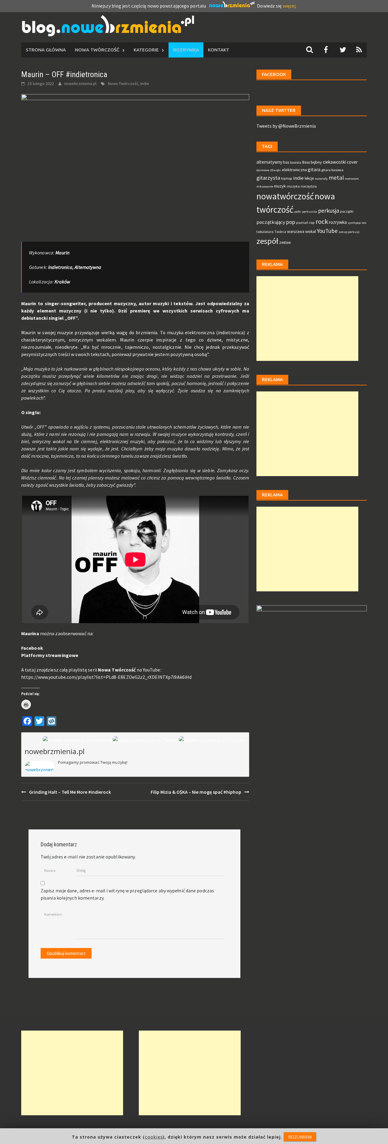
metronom (352, 179)
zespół (267, 241)
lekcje (309, 178)
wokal (310, 231)
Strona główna (46, 49)
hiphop (286, 178)
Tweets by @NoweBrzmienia (286, 126)
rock (322, 221)
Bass (306, 162)
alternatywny (269, 162)
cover (352, 162)
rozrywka (338, 222)
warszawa (295, 231)
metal (336, 177)
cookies (154, 1137)
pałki (297, 212)
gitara (314, 169)
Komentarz (53, 914)
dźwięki (275, 170)
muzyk (280, 186)
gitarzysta (268, 177)
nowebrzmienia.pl (80, 83)
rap (312, 222)
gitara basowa (332, 170)
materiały (321, 179)
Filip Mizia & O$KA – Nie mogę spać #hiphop (196, 792)
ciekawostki (334, 162)
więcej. (290, 6)
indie (298, 178)
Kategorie (146, 49)
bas (286, 162)
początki (346, 211)
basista (295, 162)
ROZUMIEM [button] (300, 1137)
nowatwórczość (285, 196)
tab (364, 223)
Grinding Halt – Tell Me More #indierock (70, 792)
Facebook (32, 648)
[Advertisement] (307, 318)
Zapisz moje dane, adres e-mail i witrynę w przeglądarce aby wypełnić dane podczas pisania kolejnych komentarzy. (127, 894)
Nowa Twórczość (97, 49)
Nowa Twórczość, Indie (128, 83)
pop (290, 221)
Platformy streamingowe (49, 655)
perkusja (328, 210)
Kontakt (218, 49)
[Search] (309, 49)
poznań (302, 222)
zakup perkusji (349, 232)
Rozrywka (186, 49)
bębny (316, 162)
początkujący (270, 222)
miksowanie (264, 186)
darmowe (262, 170)
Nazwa (49, 870)
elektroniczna (294, 169)
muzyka (293, 186)
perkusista (309, 212)
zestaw (285, 242)
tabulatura (264, 231)
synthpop (354, 223)
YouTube (327, 230)
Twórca (280, 231)
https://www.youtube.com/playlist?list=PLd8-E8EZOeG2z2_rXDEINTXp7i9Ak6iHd (106, 677)
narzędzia (309, 186)
